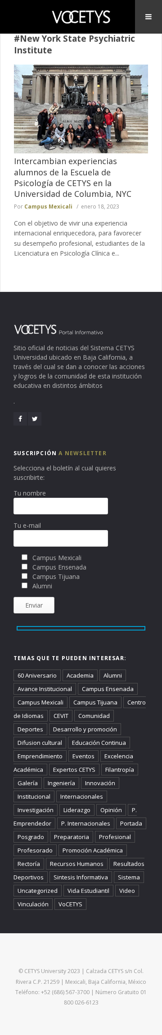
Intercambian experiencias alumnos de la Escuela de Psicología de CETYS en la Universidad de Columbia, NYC (72, 177)
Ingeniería (61, 783)
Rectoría (29, 864)
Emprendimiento (40, 756)
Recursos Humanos (77, 864)
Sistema (129, 877)
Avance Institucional (45, 689)
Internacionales (81, 796)
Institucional (34, 796)
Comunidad (94, 716)
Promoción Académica (93, 850)
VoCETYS (70, 904)
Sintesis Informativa (81, 877)
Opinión (111, 810)
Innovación (100, 783)
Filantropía (119, 769)
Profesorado (35, 850)
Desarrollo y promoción (85, 729)
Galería (28, 783)
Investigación (36, 810)
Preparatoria (71, 837)
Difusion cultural (40, 743)
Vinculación (33, 904)
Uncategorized (38, 891)
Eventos (83, 756)
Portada (131, 823)
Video (127, 891)
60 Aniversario (37, 675)
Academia (80, 675)
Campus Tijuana (95, 702)
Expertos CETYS (74, 769)
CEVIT (61, 716)
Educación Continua (99, 743)
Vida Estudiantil (88, 891)
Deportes (30, 729)
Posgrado (31, 837)
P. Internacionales (85, 823)
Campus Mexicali (48, 206)
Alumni (113, 675)
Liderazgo (76, 810)
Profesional (115, 837)
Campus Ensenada (108, 689)
